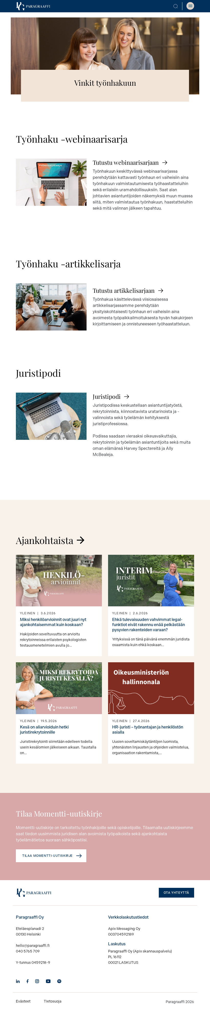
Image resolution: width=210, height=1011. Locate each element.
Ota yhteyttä (176, 893)
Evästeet (23, 1001)
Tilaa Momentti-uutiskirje (47, 856)
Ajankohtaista (44, 540)
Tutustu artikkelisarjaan (124, 290)
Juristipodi (107, 396)
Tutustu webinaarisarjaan (126, 162)
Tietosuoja (52, 1001)
